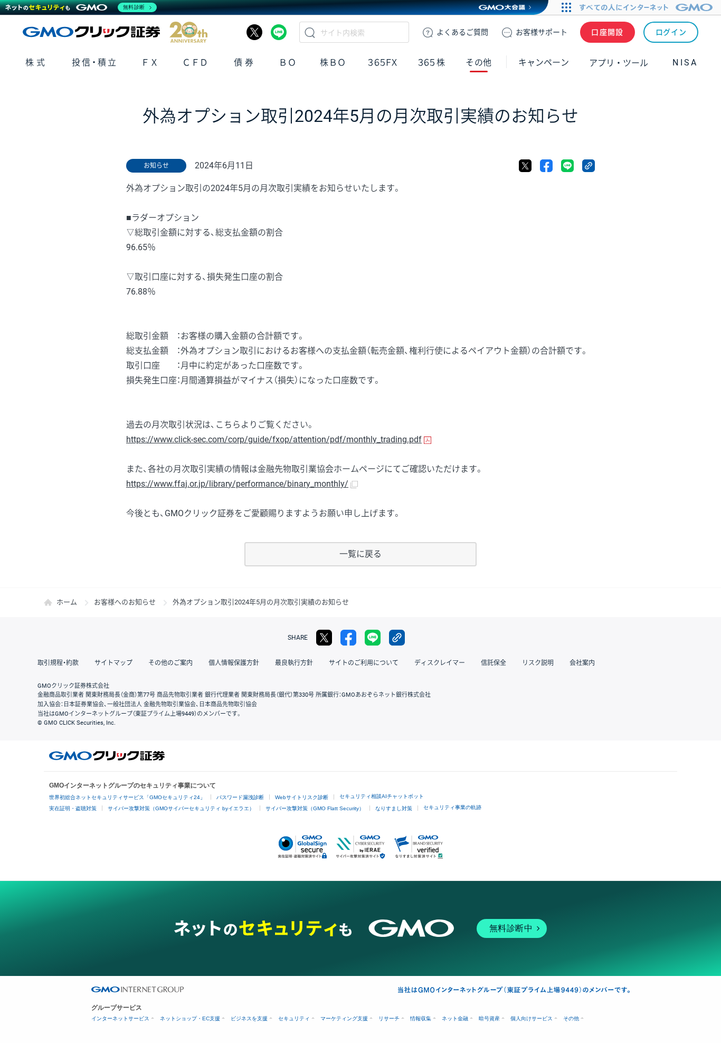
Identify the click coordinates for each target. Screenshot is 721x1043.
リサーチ (389, 1018)
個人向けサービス (531, 1018)
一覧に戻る (360, 554)
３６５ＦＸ (382, 63)
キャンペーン (543, 63)
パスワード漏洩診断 (240, 797)
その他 (571, 1018)
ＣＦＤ (195, 63)
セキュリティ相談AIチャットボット (381, 796)
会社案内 (582, 663)
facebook (546, 165)
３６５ (432, 63)
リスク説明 (538, 663)
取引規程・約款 (58, 663)
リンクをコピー (588, 165)
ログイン (671, 32)
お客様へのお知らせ (125, 602)
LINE (279, 32)
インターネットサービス (120, 1018)
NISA (685, 63)
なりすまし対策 (393, 808)
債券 (244, 63)
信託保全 (493, 663)
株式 (36, 63)
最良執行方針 (294, 663)
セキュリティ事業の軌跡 (452, 807)
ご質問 (462, 32)
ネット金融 (455, 1018)
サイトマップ (113, 663)
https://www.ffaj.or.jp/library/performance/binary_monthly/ (237, 484)
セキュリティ (294, 1018)
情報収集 (420, 1018)
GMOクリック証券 (115, 32)
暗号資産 (489, 1018)
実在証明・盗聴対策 (73, 808)
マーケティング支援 (344, 1018)
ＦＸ (150, 63)
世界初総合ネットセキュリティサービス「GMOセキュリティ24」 (127, 797)
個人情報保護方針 (233, 663)
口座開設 (607, 32)
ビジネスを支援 (249, 1018)
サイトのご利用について (364, 663)
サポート (541, 32)
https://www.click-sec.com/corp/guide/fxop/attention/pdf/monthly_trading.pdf (274, 439)
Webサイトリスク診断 (301, 797)
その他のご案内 (170, 663)
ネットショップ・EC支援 (190, 1018)
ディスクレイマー (439, 663)
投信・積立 (95, 63)
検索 (309, 32)
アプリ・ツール (618, 62)
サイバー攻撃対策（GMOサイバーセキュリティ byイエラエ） (181, 808)
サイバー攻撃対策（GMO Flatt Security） (314, 808)
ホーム (66, 602)
